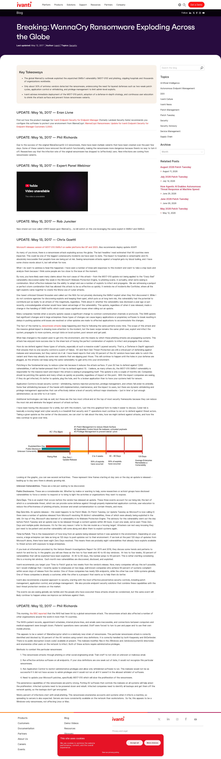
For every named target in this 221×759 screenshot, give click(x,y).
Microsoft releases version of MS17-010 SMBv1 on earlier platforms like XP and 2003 (57, 247)
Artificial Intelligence (170, 83)
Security (73, 45)
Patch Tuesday (167, 115)
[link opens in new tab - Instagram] (177, 719)
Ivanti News (166, 104)
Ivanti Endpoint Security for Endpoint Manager (76, 120)
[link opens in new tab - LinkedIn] (168, 719)
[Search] (184, 4)
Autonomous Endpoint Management (177, 88)
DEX (162, 93)
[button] (182, 151)
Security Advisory (168, 126)
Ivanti (57, 45)
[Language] (179, 4)
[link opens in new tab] (190, 12)
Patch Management (169, 110)
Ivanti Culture (166, 99)
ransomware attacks (51, 326)
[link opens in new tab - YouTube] (195, 719)
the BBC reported (38, 613)
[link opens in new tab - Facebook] (186, 719)
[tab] (46, 5)
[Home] (24, 5)
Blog (19, 13)
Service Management (170, 131)
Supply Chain (166, 136)
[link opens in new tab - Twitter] (159, 719)
